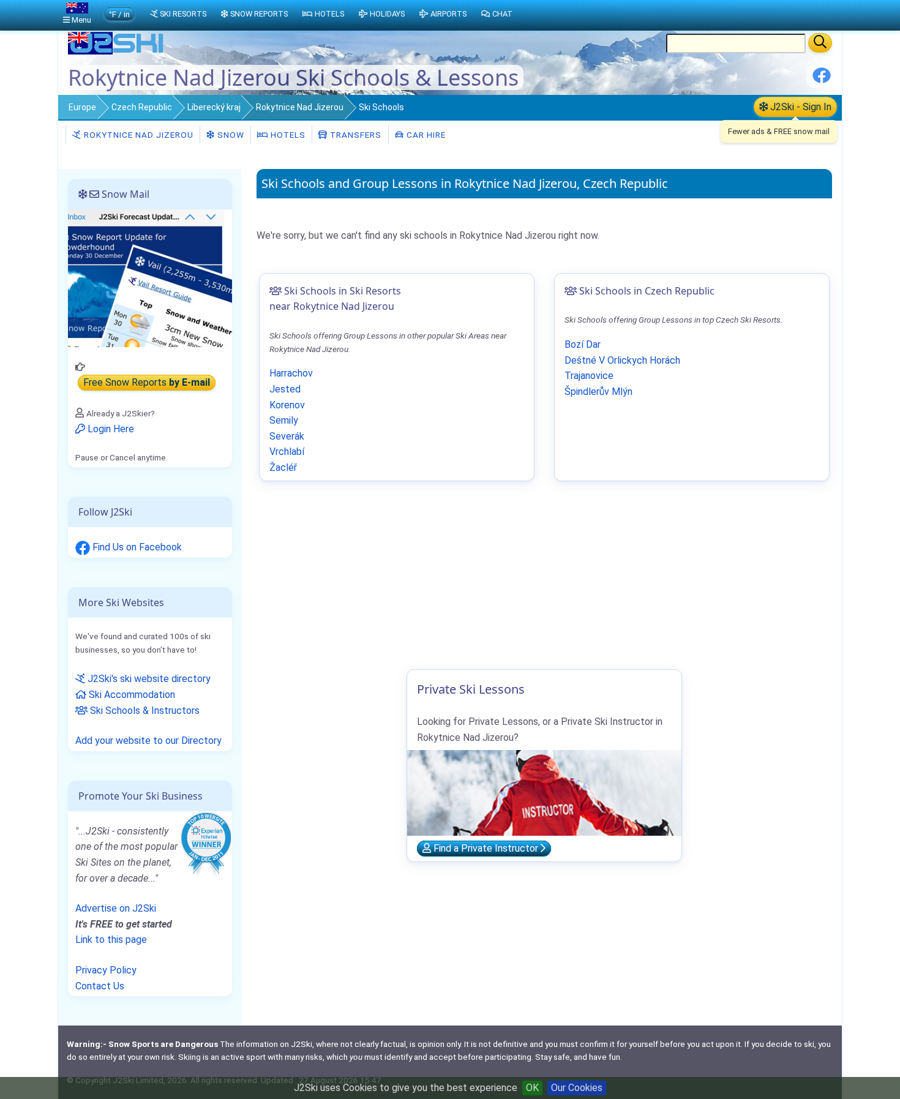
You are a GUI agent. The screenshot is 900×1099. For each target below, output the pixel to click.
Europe (82, 107)
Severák (286, 436)
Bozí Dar (582, 344)
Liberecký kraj (214, 107)
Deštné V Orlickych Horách (622, 360)
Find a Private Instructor (486, 848)
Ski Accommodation (130, 694)
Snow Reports (259, 13)
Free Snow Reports (146, 383)
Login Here (109, 429)
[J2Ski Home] (117, 52)
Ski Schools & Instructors (144, 710)
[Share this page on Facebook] (821, 80)
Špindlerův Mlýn (598, 391)
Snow (229, 135)
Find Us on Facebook (136, 547)
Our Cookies (576, 1087)
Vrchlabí (286, 451)
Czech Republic (141, 107)
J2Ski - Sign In (799, 107)
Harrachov (291, 373)
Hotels (287, 135)
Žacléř (283, 467)
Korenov (287, 405)
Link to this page (111, 939)
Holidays (387, 13)
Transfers (354, 135)
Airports (448, 13)
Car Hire (425, 135)
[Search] (820, 43)
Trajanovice (588, 375)
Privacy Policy (106, 970)
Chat (502, 13)
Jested (285, 389)
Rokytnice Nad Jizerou (299, 107)
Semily (283, 420)
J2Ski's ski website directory (148, 679)
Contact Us (99, 986)
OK (532, 1087)
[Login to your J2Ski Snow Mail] (150, 277)
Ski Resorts (183, 13)
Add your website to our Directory (148, 740)
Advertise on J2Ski (115, 908)
